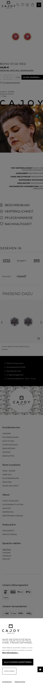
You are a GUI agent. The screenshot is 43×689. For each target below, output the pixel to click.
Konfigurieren (9, 671)
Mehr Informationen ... (10, 653)
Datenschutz (20, 682)
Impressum (7, 682)
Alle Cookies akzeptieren (17, 662)
